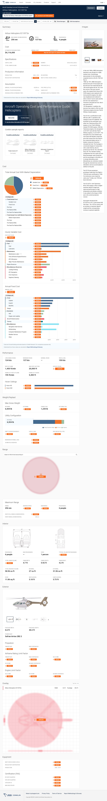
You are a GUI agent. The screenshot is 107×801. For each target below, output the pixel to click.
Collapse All (10, 197)
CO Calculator (37, 2)
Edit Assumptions (75, 21)
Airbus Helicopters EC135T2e (13, 688)
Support (53, 2)
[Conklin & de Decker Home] (11, 795)
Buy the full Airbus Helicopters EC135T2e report (18, 15)
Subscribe (11, 118)
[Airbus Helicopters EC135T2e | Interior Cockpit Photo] (93, 60)
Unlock (36, 62)
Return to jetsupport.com (32, 793)
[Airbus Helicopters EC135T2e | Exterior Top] (18, 619)
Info (11, 243)
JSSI (59, 2)
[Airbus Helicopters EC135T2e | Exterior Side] (10, 619)
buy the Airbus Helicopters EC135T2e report (18, 122)
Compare (100, 8)
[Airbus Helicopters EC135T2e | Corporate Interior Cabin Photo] (99, 60)
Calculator (28, 2)
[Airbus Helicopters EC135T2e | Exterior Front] (26, 619)
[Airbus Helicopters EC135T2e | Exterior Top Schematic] (43, 619)
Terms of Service (57, 793)
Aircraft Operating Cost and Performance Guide (9, 2)
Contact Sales (25, 118)
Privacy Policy (46, 793)
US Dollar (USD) (46, 21)
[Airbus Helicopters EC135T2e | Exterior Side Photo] (87, 60)
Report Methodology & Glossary (73, 793)
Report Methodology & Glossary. (35, 97)
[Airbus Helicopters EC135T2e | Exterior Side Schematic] (35, 619)
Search (21, 2)
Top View (75, 683)
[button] (41, 475)
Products (46, 2)
